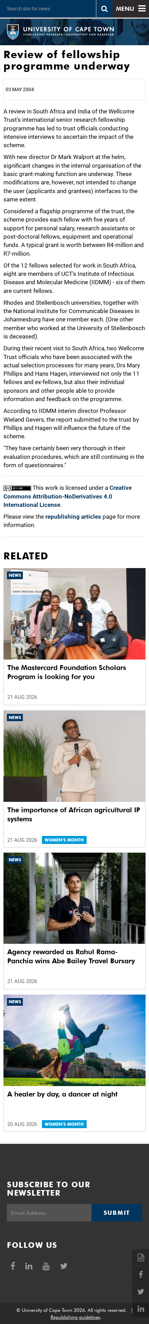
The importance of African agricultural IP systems (73, 814)
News (15, 575)
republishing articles (73, 516)
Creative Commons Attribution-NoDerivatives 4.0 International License (67, 496)
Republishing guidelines (75, 1317)
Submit (117, 1212)
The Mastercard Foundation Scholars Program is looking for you (66, 672)
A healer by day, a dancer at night (62, 1094)
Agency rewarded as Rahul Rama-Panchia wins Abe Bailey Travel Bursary (71, 956)
